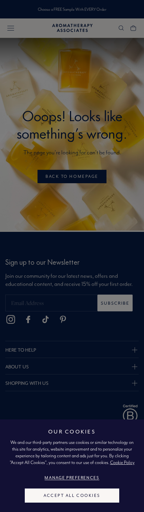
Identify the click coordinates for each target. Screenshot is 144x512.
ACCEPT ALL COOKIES (72, 495)
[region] (72, 465)
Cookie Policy (122, 462)
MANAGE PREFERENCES (72, 477)
